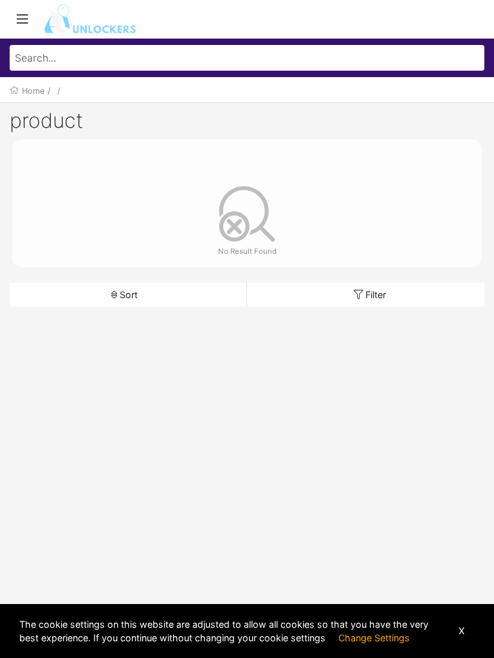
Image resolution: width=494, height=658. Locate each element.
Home (33, 91)
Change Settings (374, 637)
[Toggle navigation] (22, 19)
